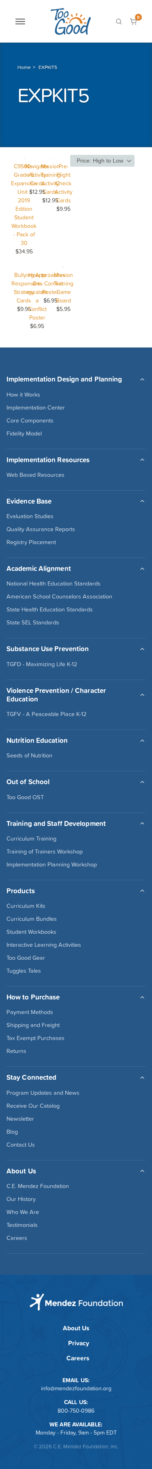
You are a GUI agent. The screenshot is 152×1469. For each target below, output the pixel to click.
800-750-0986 (76, 1411)
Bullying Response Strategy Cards (24, 288)
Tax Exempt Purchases (35, 1038)
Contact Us (20, 1144)
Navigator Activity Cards (37, 174)
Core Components (30, 420)
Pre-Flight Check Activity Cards (64, 183)
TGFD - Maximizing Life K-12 (41, 664)
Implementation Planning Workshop (51, 864)
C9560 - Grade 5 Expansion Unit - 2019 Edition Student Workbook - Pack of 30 (24, 204)
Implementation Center (35, 407)
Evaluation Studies (30, 516)
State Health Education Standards (49, 609)
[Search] (119, 21)
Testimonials (22, 1224)
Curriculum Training (31, 838)
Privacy (78, 1343)
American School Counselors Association (59, 596)
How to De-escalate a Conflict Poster (37, 296)
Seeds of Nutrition (29, 755)
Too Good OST (25, 797)
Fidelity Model (24, 433)
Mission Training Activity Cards (50, 179)
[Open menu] (20, 21)
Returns (16, 1051)
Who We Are (22, 1211)
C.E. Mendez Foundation (37, 1186)
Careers (16, 1237)
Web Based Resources (35, 474)
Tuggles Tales (23, 970)
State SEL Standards (32, 622)
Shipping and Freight (33, 1025)
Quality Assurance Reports (40, 529)
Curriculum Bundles (31, 918)
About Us (76, 1328)
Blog (12, 1131)
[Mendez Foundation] (70, 21)
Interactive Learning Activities (43, 944)
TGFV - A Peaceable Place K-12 (46, 714)
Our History (21, 1199)
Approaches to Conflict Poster (50, 283)
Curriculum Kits (25, 905)
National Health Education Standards (53, 583)
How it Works (23, 394)
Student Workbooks (31, 931)
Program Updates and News (42, 1092)
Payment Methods (29, 1012)
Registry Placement (31, 542)
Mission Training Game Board (63, 288)
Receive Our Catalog (33, 1105)
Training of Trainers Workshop (44, 851)
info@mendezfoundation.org (76, 1388)
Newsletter (20, 1118)
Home (24, 67)
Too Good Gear (25, 957)
